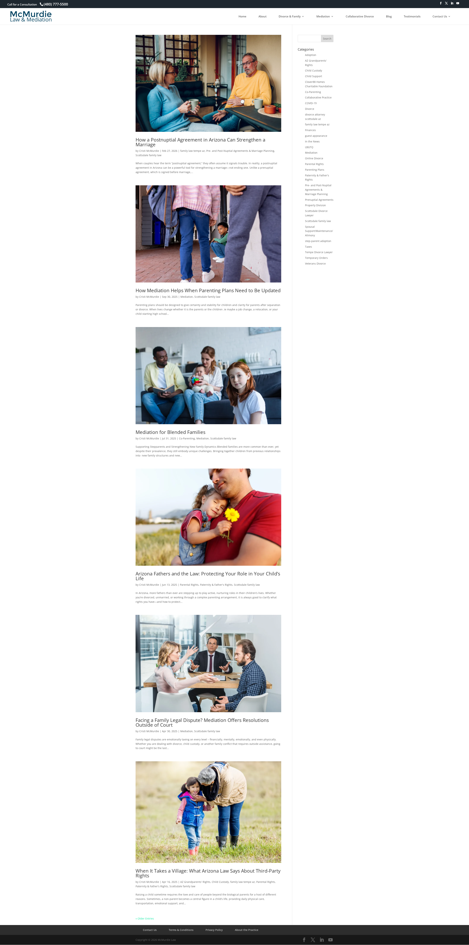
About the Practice (246, 930)
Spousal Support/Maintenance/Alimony (319, 231)
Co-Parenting (187, 438)
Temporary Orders (316, 258)
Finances (310, 130)
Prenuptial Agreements (319, 199)
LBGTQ (309, 147)
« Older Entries (145, 918)
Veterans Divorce (315, 263)
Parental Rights (189, 584)
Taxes (308, 246)
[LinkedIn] (452, 4)
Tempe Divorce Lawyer (319, 252)
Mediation (323, 16)
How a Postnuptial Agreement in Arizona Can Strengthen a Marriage (200, 142)
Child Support (313, 76)
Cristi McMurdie (149, 151)
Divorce (309, 109)
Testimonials (412, 16)
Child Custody (220, 882)
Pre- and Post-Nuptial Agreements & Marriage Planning (240, 151)
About (262, 16)
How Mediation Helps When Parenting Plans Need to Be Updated (208, 290)
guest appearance (316, 135)
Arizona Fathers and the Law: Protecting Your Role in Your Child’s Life (208, 576)
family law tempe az (192, 151)
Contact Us (440, 16)
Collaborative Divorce (360, 16)
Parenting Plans (314, 169)
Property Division (315, 205)
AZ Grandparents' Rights (195, 882)
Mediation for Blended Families (170, 432)
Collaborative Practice (318, 97)
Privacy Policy (214, 930)
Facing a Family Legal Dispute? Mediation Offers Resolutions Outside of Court (202, 722)
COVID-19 (311, 103)
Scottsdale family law (148, 155)
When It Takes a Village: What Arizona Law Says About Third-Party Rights (208, 873)
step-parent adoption (318, 241)
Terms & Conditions (181, 930)
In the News (312, 141)
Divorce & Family (290, 16)
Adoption (310, 55)
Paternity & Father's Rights (216, 584)
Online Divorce (314, 158)
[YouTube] (457, 4)
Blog (389, 16)
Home (242, 16)
